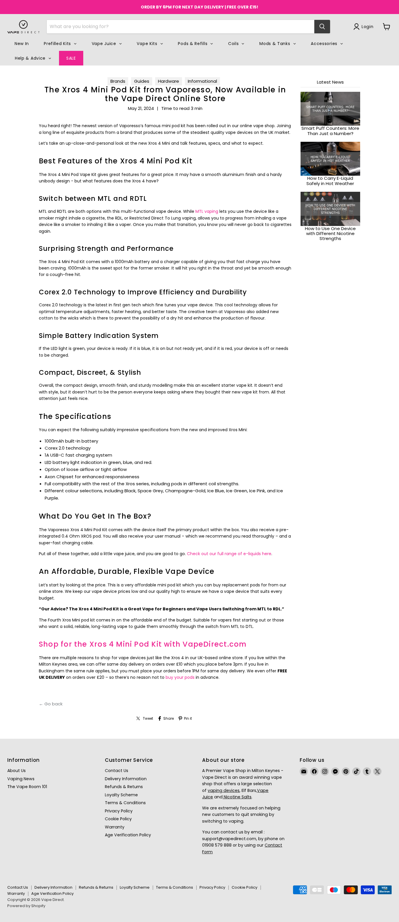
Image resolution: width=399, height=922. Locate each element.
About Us (16, 770)
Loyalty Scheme (121, 795)
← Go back (51, 704)
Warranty (114, 827)
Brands (117, 81)
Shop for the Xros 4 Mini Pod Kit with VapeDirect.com (143, 644)
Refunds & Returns (124, 787)
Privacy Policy (119, 811)
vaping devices (224, 790)
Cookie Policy (118, 819)
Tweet (148, 718)
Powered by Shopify (26, 906)
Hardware (168, 81)
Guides (141, 81)
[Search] (322, 26)
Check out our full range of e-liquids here (229, 554)
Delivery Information (126, 779)
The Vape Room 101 (27, 787)
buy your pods (180, 677)
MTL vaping (206, 211)
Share (168, 718)
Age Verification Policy (128, 835)
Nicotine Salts (237, 797)
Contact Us (116, 770)
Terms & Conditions (125, 803)
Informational (202, 81)
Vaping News (20, 779)
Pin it (188, 718)
